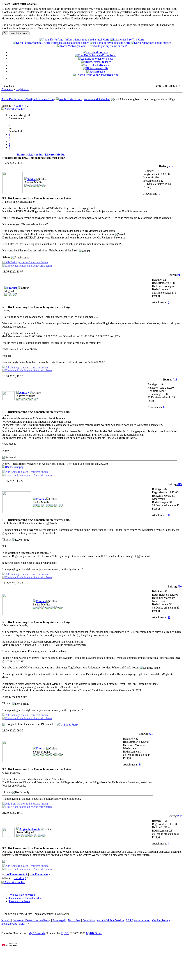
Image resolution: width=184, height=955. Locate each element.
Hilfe (105, 68)
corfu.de (103, 52)
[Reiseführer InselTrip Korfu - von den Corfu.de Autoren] (127, 39)
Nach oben (74, 920)
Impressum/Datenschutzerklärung (31, 920)
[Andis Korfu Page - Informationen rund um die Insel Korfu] (75, 39)
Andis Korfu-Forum (70, 99)
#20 (179, 586)
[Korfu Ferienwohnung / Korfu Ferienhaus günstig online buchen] (51, 42)
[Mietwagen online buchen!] (151, 42)
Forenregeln (59, 920)
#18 (175, 379)
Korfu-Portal (109, 55)
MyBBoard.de (37, 933)
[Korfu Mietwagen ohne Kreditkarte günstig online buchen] (92, 46)
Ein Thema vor (39, 874)
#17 (179, 274)
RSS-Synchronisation (138, 920)
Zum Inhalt (88, 920)
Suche (101, 71)
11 (169, 515)
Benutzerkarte (9, 923)
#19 (179, 484)
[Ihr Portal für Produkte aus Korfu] (110, 42)
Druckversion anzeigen (22, 894)
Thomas (41, 499)
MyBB (65, 933)
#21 (150, 733)
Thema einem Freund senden (25, 898)
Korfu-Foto (106, 58)
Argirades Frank (69, 724)
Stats (22, 923)
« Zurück (19, 105)
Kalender (105, 65)
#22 (179, 815)
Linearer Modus (55, 154)
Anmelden (7, 89)
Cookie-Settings (161, 920)
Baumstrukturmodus (30, 154)
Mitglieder (105, 61)
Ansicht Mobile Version (110, 920)
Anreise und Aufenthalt (97, 99)
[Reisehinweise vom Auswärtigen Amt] (95, 74)
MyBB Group (94, 933)
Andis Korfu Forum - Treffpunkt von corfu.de (27, 99)
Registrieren (22, 89)
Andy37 (24, 392)
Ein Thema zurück (15, 874)
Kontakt (6, 920)
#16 (171, 166)
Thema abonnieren (19, 901)
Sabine (31, 179)
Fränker (12, 287)
